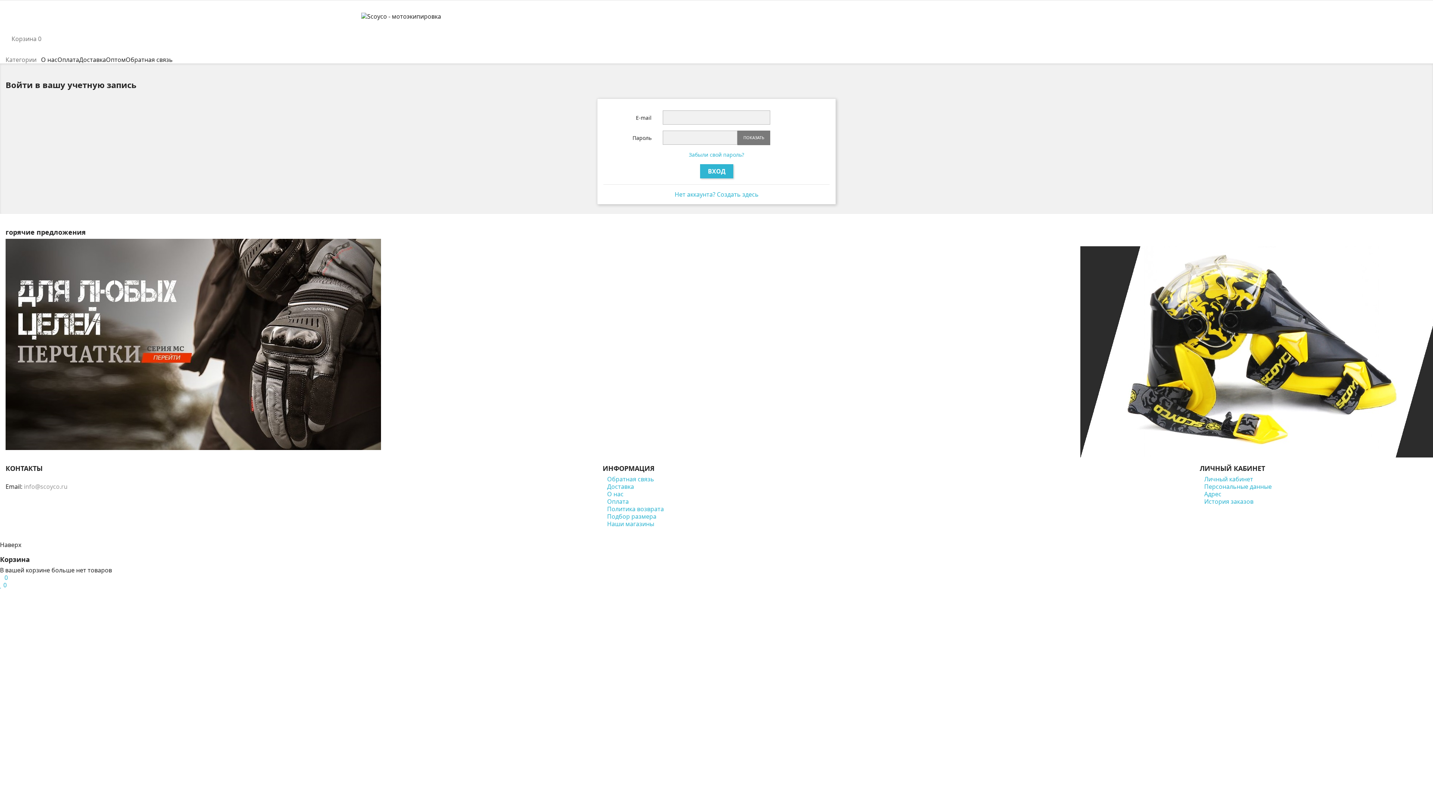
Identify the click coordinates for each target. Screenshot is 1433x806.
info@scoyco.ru (46, 486)
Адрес (1212, 494)
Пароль (642, 137)
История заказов (1229, 501)
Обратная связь (630, 479)
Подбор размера (631, 516)
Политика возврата (635, 509)
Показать (753, 137)
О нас (615, 494)
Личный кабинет (1228, 479)
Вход (716, 171)
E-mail (644, 117)
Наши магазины (630, 524)
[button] (716, 31)
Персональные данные (1238, 486)
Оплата (618, 501)
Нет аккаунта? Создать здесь (717, 194)
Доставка (620, 486)
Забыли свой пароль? (716, 154)
